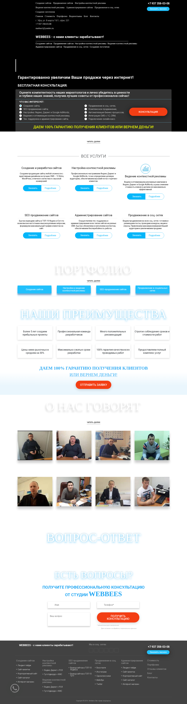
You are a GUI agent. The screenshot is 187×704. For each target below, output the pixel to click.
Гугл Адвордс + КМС (53, 674)
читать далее (93, 141)
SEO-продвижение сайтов (113, 289)
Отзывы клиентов (156, 669)
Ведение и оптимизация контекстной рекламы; (46, 115)
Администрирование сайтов (79, 7)
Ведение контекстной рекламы (50, 7)
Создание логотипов (45, 12)
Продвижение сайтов (63, 3)
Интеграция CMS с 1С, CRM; (102, 115)
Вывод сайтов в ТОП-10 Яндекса (81, 669)
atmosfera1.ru (82, 509)
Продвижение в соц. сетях (107, 7)
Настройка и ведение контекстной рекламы (73, 289)
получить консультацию (118, 617)
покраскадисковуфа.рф (148, 467)
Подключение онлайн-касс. (102, 119)
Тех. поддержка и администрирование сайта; (45, 119)
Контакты (94, 16)
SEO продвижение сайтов (78, 661)
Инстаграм (102, 672)
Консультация (148, 111)
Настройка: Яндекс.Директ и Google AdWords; (46, 112)
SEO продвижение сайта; (35, 109)
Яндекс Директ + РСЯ (53, 670)
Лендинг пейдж (24, 665)
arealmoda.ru (82, 463)
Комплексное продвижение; (103, 109)
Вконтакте (101, 668)
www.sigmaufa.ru (105, 513)
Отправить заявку (93, 384)
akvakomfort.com (105, 467)
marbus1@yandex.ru (45, 28)
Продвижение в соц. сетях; (102, 106)
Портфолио (62, 16)
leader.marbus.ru (26, 513)
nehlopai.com (160, 509)
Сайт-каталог (24, 678)
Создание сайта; (31, 106)
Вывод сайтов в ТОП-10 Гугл (81, 675)
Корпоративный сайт (27, 674)
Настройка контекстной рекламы (90, 3)
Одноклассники (104, 676)
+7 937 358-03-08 (43, 24)
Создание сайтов (43, 3)
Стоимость (50, 16)
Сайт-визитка (24, 669)
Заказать (32, 188)
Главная (39, 16)
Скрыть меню (63, 32)
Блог (86, 16)
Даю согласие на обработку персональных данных (118, 628)
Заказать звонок (44, 32)
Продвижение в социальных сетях (152, 289)
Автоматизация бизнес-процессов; (106, 112)
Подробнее (50, 188)
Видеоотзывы (75, 16)
